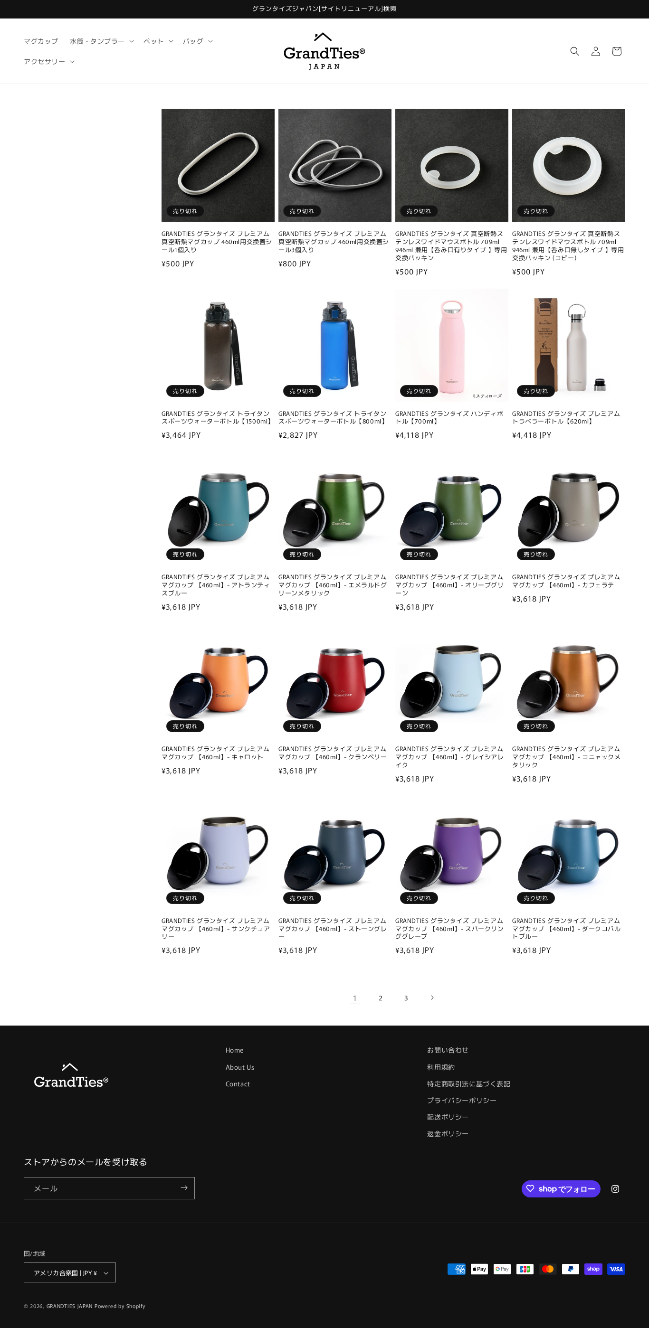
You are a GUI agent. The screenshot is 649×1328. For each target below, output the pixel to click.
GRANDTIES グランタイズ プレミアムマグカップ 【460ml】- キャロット (215, 753)
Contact (238, 1083)
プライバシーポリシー (461, 1099)
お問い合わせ (448, 1050)
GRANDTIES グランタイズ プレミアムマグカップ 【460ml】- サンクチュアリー (216, 929)
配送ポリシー (448, 1116)
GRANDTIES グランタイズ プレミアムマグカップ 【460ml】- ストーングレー (332, 929)
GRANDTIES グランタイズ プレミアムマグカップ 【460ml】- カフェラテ (566, 581)
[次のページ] (431, 997)
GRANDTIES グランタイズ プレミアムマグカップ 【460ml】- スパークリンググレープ (449, 929)
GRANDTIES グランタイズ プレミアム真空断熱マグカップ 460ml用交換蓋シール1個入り (217, 242)
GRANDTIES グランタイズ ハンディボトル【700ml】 (449, 418)
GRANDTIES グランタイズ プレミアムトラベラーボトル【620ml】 (566, 418)
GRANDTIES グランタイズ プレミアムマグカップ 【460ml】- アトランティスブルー (216, 585)
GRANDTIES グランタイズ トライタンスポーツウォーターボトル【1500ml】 (218, 418)
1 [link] (355, 997)
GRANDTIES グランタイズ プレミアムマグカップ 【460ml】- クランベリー (332, 753)
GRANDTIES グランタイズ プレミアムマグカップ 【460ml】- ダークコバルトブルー (566, 929)
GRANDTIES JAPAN (70, 1306)
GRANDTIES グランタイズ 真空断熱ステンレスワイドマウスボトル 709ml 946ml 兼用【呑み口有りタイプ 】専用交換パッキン (451, 246)
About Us (240, 1066)
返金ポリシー (448, 1133)
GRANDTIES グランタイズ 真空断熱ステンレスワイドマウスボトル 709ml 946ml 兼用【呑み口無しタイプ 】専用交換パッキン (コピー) (568, 246)
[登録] (183, 1188)
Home (235, 1050)
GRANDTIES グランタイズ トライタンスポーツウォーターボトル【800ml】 (333, 418)
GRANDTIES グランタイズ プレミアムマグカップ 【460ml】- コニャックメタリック (566, 757)
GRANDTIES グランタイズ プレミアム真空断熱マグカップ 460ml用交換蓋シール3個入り (333, 242)
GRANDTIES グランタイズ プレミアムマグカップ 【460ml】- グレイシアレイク (449, 757)
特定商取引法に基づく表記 (468, 1083)
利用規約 (441, 1066)
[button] (101, 41)
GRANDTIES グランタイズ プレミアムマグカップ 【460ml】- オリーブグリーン (449, 585)
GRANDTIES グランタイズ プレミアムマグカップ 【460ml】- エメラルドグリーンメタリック (332, 585)
